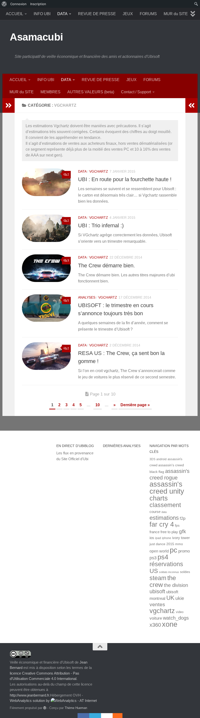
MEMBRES (50, 92)
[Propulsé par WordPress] (44, 707)
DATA (62, 14)
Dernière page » (135, 405)
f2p (182, 518)
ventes (157, 604)
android (161, 459)
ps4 (163, 557)
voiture (156, 618)
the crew (163, 581)
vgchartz (98, 171)
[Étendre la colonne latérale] (8, 105)
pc (173, 550)
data (164, 511)
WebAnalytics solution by (30, 700)
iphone (166, 538)
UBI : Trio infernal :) (101, 225)
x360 (155, 625)
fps (177, 525)
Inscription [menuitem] (38, 4)
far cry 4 (162, 524)
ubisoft (157, 591)
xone (169, 624)
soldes (185, 572)
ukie (179, 598)
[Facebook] (83, 715)
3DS (152, 459)
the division (176, 585)
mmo (179, 544)
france (155, 532)
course (155, 512)
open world (159, 551)
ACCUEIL (14, 14)
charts (159, 498)
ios (152, 538)
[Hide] (120, 716)
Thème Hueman (76, 708)
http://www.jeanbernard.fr (29, 695)
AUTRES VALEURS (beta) (90, 92)
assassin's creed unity (167, 487)
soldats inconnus (169, 572)
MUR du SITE (176, 14)
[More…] (115, 716)
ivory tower (181, 538)
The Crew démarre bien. (106, 265)
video (179, 612)
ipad (158, 538)
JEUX (128, 14)
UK (170, 597)
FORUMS (148, 14)
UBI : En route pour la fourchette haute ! (124, 179)
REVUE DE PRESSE (97, 14)
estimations (164, 518)
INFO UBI (42, 14)
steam (158, 578)
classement (165, 505)
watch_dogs (176, 618)
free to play (169, 532)
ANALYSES (86, 297)
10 (97, 405)
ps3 (153, 557)
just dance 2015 (162, 544)
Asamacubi (36, 37)
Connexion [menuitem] (18, 4)
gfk (182, 531)
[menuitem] (4, 4)
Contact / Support (136, 92)
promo (184, 551)
